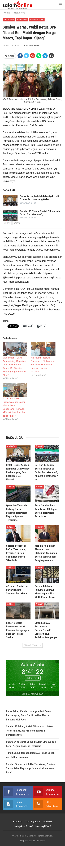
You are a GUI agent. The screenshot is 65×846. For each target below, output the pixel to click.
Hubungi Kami (43, 826)
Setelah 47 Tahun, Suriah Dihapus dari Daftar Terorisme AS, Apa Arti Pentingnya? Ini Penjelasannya (29, 730)
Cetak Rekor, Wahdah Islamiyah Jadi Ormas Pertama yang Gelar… (39, 198)
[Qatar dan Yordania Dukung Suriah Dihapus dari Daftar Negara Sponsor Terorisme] (18, 493)
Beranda (17, 821)
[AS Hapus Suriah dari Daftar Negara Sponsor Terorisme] (18, 574)
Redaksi (47, 821)
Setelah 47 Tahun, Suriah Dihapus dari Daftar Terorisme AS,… (41, 213)
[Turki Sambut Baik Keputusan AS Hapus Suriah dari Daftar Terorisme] (47, 493)
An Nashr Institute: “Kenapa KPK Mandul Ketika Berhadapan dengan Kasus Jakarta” (42, 364)
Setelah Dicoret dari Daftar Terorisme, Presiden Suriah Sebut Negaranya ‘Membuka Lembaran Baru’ (31, 768)
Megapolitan (36, 20)
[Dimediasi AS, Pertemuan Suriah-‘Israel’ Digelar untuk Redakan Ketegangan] (47, 611)
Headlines (9, 20)
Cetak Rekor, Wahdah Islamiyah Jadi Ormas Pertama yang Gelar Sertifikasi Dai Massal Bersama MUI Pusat (28, 715)
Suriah (39, 446)
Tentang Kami (32, 821)
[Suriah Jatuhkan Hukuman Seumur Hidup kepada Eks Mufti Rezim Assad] (47, 574)
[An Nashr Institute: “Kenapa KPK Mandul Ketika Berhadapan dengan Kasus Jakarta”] (43, 349)
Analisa (11, 446)
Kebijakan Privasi (23, 826)
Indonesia (22, 20)
